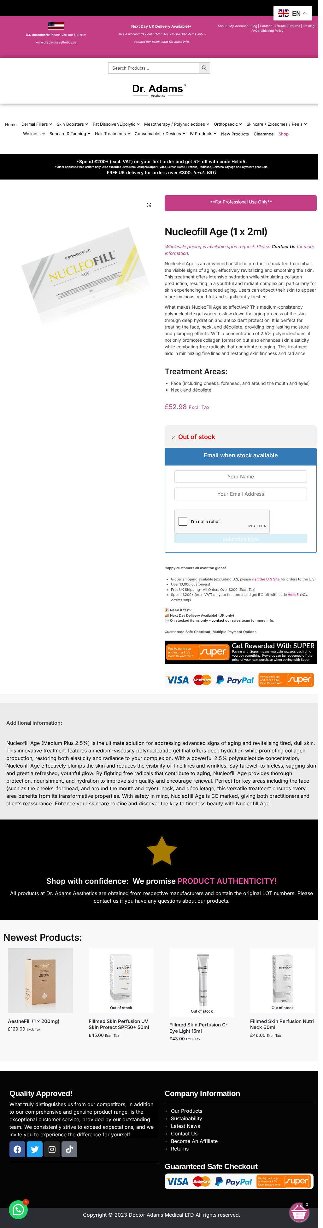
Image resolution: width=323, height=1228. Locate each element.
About (222, 26)
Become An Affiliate (194, 1141)
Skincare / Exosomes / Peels (274, 124)
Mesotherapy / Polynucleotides (174, 124)
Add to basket (40, 1042)
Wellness (32, 133)
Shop (284, 133)
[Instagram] (52, 1149)
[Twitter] (35, 1149)
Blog (253, 26)
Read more (121, 1048)
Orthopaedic (226, 124)
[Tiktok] (69, 1149)
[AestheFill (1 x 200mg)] (40, 980)
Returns (180, 1148)
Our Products (186, 1111)
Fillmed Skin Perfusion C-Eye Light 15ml (198, 1028)
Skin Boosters (70, 124)
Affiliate (280, 26)
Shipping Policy (272, 30)
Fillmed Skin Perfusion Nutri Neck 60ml (282, 1024)
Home (11, 124)
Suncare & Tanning (68, 133)
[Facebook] (17, 1149)
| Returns (294, 26)
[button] (149, 205)
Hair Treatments (110, 133)
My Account (238, 26)
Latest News (185, 1126)
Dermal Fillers (34, 124)
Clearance (264, 133)
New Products (235, 133)
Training (309, 26)
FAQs (255, 30)
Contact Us (184, 1133)
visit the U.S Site (266, 579)
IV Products (201, 133)
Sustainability (186, 1118)
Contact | (266, 26)
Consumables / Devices (158, 133)
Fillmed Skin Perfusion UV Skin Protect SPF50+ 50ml (119, 1024)
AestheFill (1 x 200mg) (34, 1021)
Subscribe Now (241, 539)
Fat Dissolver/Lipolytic (114, 124)
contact (218, 620)
